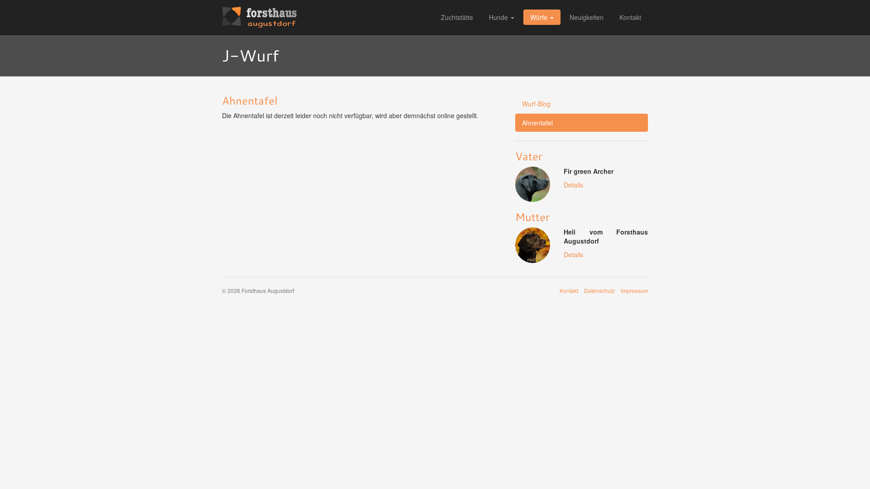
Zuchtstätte (457, 17)
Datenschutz (599, 290)
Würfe (538, 17)
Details (573, 184)
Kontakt (630, 17)
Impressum (634, 290)
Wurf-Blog (536, 103)
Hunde (498, 17)
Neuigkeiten (587, 17)
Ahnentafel (537, 122)
